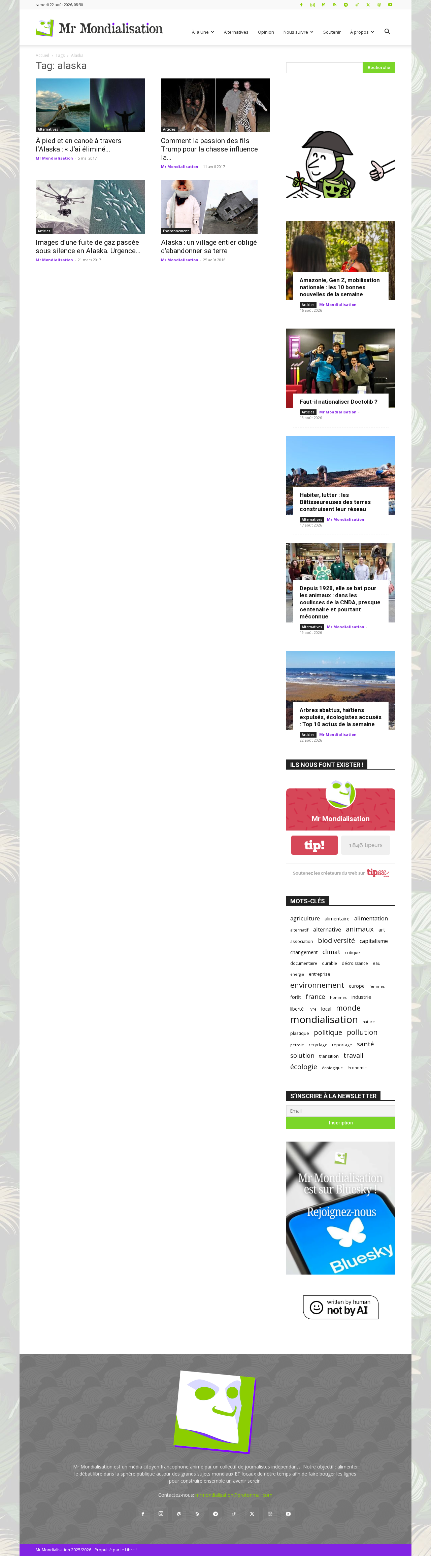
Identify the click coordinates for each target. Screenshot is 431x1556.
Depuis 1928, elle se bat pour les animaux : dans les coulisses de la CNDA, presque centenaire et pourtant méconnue (340, 602)
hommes (338, 997)
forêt (295, 997)
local (326, 1008)
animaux (360, 929)
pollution (362, 1032)
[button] (387, 32)
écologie (303, 1066)
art (381, 929)
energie (297, 974)
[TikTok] (357, 4)
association (301, 941)
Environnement (176, 231)
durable (329, 963)
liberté (297, 1009)
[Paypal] (324, 4)
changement (304, 952)
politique (328, 1032)
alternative (327, 929)
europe (357, 986)
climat (331, 951)
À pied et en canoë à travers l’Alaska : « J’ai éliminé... (79, 145)
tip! (314, 845)
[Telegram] (346, 4)
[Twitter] (368, 4)
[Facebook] (301, 4)
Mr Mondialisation (54, 158)
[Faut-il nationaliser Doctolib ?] (340, 368)
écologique (332, 1067)
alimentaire (337, 918)
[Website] (379, 4)
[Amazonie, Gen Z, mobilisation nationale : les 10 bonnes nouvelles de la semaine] (340, 260)
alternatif (299, 930)
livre (312, 1009)
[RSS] (335, 4)
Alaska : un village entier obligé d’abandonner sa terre (209, 246)
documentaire (303, 963)
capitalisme (374, 941)
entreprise (319, 974)
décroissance (355, 963)
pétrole (297, 1044)
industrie (361, 996)
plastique (299, 1033)
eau (376, 963)
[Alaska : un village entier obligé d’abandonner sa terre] (215, 207)
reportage (342, 1045)
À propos (359, 32)
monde (348, 1007)
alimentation (371, 918)
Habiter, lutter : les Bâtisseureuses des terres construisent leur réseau (335, 502)
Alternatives (236, 32)
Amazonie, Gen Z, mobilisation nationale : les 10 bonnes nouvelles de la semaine (340, 287)
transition (329, 1056)
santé (365, 1043)
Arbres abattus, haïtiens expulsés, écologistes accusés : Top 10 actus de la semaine (341, 717)
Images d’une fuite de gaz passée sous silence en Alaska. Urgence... (88, 246)
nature (369, 1021)
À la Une (200, 32)
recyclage (318, 1044)
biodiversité (336, 940)
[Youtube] (390, 4)
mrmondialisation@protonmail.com (233, 1495)
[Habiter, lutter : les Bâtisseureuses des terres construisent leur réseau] (340, 475)
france (315, 996)
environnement (317, 984)
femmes (377, 986)
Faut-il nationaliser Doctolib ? (338, 401)
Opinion (266, 32)
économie (357, 1067)
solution (302, 1055)
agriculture (305, 918)
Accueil (42, 55)
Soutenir (332, 32)
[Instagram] (312, 4)
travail (353, 1055)
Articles (169, 129)
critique (352, 952)
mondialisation (324, 1019)
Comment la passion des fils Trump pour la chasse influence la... (209, 149)
